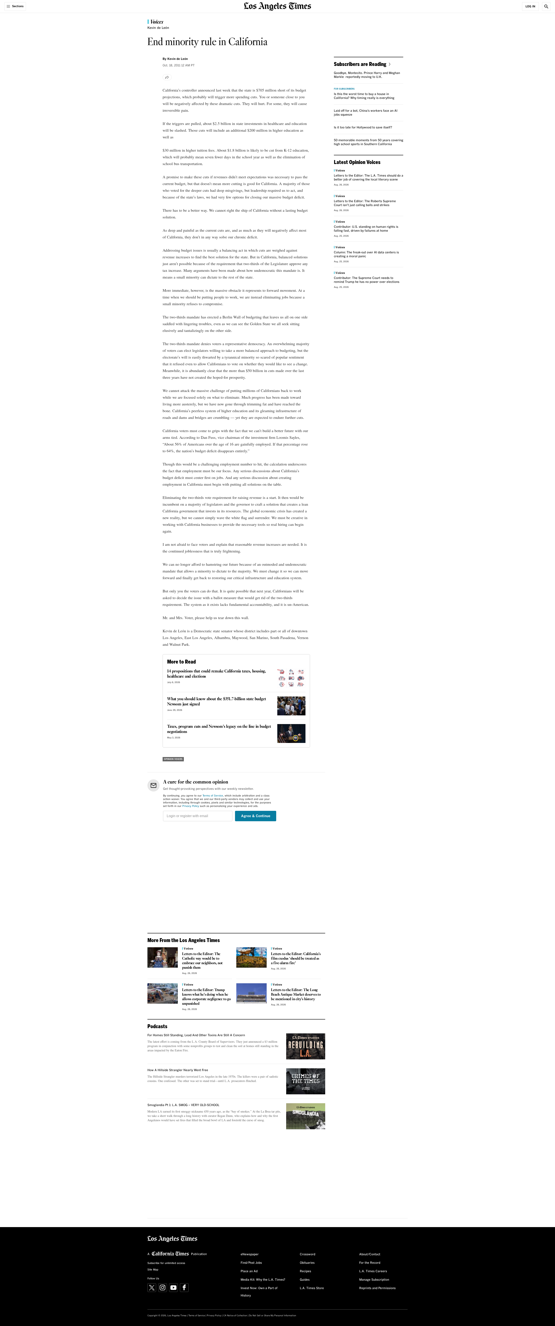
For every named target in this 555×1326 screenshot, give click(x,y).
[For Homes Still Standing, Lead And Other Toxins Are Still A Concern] (305, 1046)
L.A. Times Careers (373, 1271)
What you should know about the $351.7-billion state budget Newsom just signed (216, 701)
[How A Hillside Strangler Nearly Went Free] (305, 1081)
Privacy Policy (190, 806)
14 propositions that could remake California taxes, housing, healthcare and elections (216, 674)
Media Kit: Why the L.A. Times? (263, 1279)
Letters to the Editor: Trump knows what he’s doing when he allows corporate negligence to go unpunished (206, 996)
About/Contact (369, 1254)
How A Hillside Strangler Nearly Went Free (177, 1070)
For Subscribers (344, 89)
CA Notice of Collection (235, 1316)
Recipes (305, 1271)
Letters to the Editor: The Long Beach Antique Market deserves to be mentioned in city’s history (296, 994)
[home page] (277, 6)
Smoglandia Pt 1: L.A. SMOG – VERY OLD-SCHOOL (183, 1105)
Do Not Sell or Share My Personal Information (272, 1316)
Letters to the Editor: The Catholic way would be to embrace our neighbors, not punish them (202, 960)
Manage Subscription (374, 1279)
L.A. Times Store (312, 1288)
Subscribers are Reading (360, 64)
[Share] (167, 77)
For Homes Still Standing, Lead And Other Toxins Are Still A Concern (196, 1035)
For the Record (369, 1262)
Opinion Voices (173, 759)
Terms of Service (212, 796)
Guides (305, 1279)
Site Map (152, 1270)
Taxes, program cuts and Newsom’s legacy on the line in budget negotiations (219, 729)
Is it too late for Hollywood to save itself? (363, 127)
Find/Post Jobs (251, 1262)
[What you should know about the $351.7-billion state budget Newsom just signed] (291, 706)
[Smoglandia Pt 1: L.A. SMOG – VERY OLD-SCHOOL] (305, 1116)
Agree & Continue (255, 816)
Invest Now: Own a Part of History (259, 1292)
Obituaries (307, 1262)
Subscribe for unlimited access (166, 1263)
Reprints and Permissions (377, 1288)
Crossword (307, 1254)
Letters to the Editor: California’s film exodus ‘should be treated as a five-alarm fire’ (295, 958)
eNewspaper (250, 1254)
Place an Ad (249, 1271)
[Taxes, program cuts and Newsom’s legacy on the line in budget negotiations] (291, 733)
